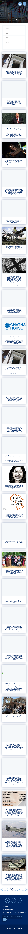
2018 (7, 28)
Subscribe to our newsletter (13, 916)
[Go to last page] (26, 889)
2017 (7, 33)
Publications (21, 912)
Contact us (7, 912)
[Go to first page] (1, 889)
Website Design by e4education (14, 930)
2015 (7, 42)
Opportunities (8, 909)
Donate (5, 906)
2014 (7, 47)
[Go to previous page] (5, 889)
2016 (7, 37)
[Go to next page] (23, 889)
